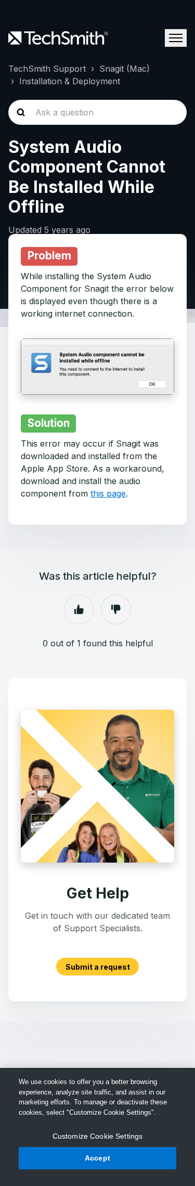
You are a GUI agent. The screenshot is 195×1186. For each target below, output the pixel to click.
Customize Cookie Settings (98, 1136)
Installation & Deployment (69, 81)
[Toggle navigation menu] (176, 38)
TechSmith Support (47, 68)
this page (108, 493)
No (116, 609)
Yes (79, 609)
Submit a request (98, 966)
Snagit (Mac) (124, 68)
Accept (97, 1158)
